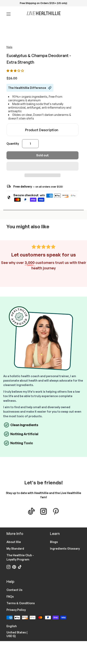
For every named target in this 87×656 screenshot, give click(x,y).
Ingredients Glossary (65, 548)
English (14, 625)
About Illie (13, 542)
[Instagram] (43, 511)
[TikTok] (31, 511)
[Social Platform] (56, 511)
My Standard (15, 548)
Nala (9, 47)
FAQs (10, 596)
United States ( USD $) (21, 634)
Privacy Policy (16, 609)
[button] (15, 70)
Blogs (54, 542)
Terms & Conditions (20, 603)
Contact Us (14, 590)
